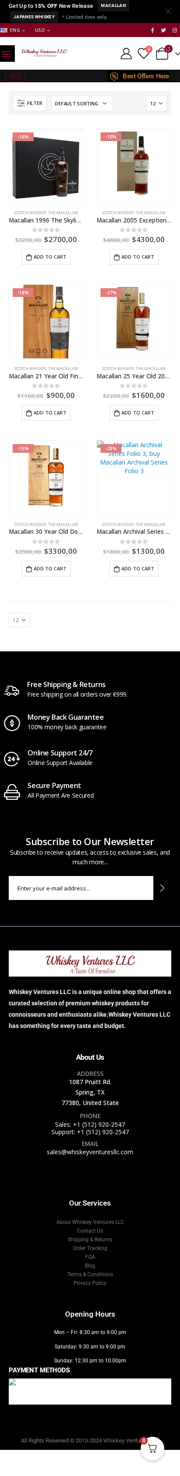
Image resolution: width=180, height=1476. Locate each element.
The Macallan (63, 213)
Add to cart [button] (50, 256)
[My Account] (126, 53)
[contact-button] (162, 888)
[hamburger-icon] (15, 76)
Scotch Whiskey (30, 213)
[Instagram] (175, 30)
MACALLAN (113, 5)
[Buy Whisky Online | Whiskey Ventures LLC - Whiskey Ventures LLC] (45, 53)
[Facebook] (152, 30)
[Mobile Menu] (5, 53)
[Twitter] (163, 30)
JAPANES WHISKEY (34, 16)
